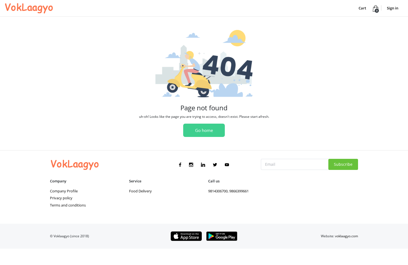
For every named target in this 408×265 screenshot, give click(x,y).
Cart (363, 8)
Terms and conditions (68, 205)
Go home (204, 130)
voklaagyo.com (346, 236)
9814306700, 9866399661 (228, 190)
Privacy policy (61, 197)
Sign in (392, 8)
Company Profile (64, 190)
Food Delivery (140, 190)
